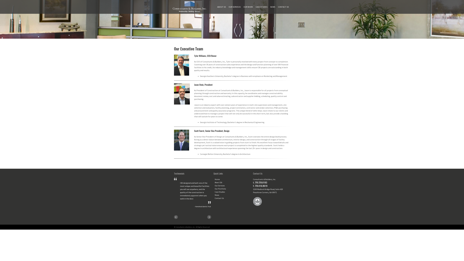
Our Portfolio (220, 189)
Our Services (235, 7)
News (272, 7)
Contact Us (283, 7)
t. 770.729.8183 (260, 182)
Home (217, 179)
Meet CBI (218, 182)
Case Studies (262, 7)
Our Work (248, 7)
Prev (176, 217)
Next (209, 217)
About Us (221, 7)
